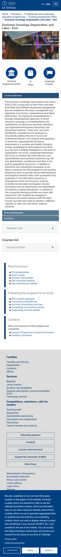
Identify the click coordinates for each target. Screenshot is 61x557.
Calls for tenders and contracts (22, 425)
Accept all (49, 550)
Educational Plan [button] (16, 247)
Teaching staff (14, 409)
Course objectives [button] (13, 95)
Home (5, 14)
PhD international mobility (24, 283)
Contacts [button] (8, 218)
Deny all (30, 550)
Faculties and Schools (18, 362)
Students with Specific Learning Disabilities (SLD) (28, 392)
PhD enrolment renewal (23, 280)
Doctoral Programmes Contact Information (32, 332)
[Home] (16, 5)
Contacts (30, 442)
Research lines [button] (15, 228)
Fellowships (12, 422)
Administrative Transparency (21, 473)
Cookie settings (12, 550)
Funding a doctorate (21, 335)
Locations (11, 368)
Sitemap (11, 489)
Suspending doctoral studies (25, 310)
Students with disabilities (19, 388)
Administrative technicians (20, 416)
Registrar (11, 381)
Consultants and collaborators (22, 419)
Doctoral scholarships (22, 278)
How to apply (18, 275)
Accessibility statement (18, 476)
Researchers (13, 413)
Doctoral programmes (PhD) (43, 17)
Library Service (14, 384)
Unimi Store (30, 464)
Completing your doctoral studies (28, 307)
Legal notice (13, 486)
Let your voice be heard (31, 449)
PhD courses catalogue (23, 298)
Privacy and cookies (17, 480)
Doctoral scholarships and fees (27, 304)
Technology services (17, 396)
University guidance (31, 435)
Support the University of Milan (30, 457)
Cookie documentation (15, 543)
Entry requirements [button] (13, 212)
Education (16, 14)
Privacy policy (11, 539)
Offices (10, 371)
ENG (48, 4)
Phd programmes (20, 272)
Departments (13, 365)
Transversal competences (24, 301)
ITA (42, 4)
